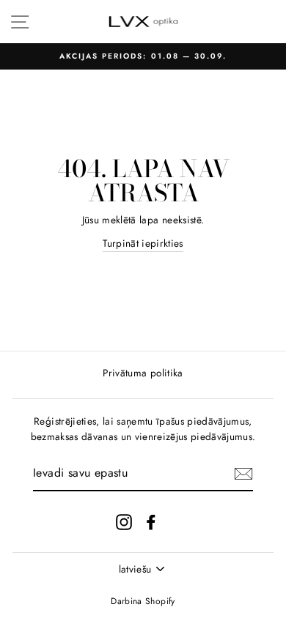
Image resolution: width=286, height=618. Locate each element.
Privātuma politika (143, 372)
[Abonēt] (243, 474)
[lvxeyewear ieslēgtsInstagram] (124, 521)
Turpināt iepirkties (143, 243)
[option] (143, 56)
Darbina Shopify (143, 601)
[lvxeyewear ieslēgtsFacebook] (151, 521)
